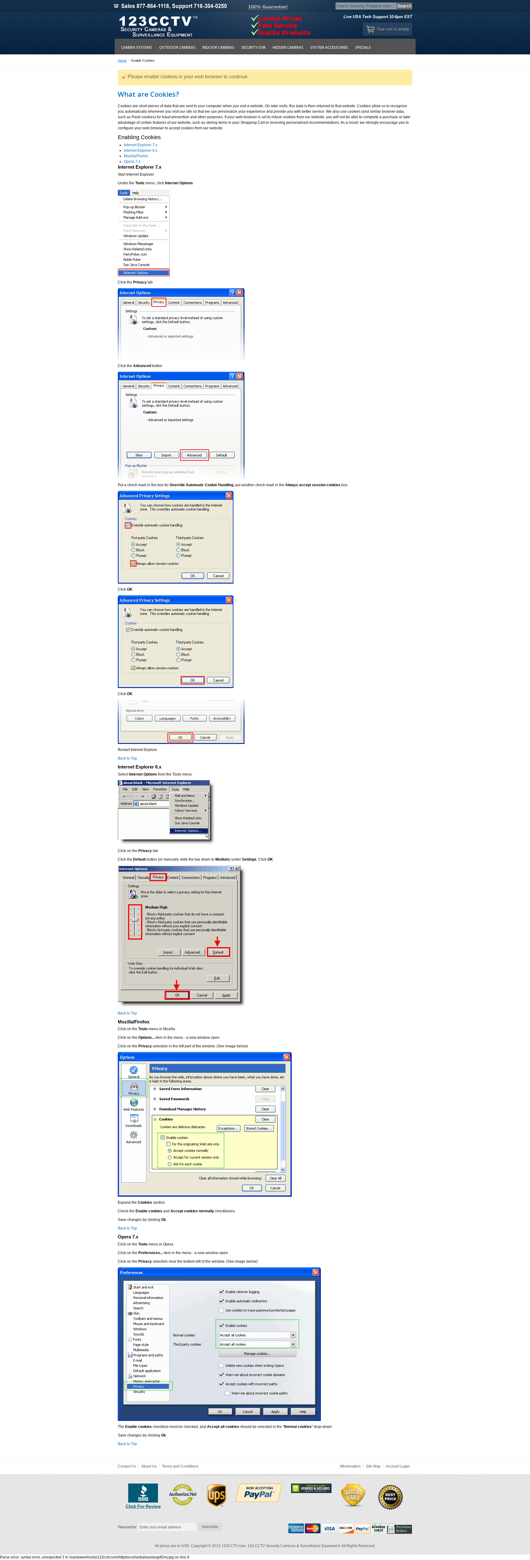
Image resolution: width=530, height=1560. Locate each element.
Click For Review (143, 1506)
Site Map (373, 1466)
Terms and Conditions (180, 1466)
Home (122, 60)
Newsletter (127, 1527)
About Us (149, 1466)
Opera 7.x (132, 161)
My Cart (370, 29)
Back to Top (127, 758)
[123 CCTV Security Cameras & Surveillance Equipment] (157, 25)
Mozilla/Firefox (136, 156)
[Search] (404, 6)
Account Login (398, 1466)
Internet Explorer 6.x (140, 150)
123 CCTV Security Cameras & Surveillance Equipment (294, 1546)
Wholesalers (350, 1466)
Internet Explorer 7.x (140, 145)
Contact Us (127, 1466)
